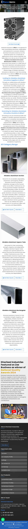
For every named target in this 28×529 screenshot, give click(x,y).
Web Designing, (8, 526)
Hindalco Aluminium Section (14, 176)
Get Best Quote (8, 209)
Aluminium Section (8, 486)
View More (18, 209)
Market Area (6, 470)
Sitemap (5, 467)
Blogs (4, 460)
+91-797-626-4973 (7, 515)
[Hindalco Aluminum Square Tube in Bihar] (14, 227)
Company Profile (8, 457)
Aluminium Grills (7, 479)
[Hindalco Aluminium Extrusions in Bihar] (14, 28)
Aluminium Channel (8, 493)
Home (5, 453)
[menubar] (25, 2)
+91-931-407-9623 (7, 512)
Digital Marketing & (18, 526)
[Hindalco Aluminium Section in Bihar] (14, 161)
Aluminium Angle (7, 489)
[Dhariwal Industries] (8, 2)
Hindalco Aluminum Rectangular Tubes (14, 311)
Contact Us (6, 463)
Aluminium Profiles (8, 483)
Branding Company (14, 527)
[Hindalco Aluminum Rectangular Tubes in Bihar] (14, 295)
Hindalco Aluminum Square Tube (14, 242)
